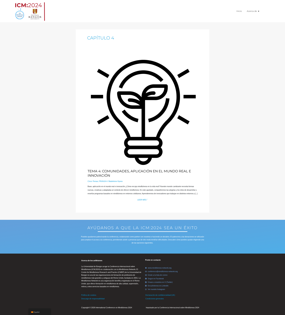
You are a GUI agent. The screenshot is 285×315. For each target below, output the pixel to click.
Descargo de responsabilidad (93, 299)
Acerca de (252, 11)
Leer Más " (142, 199)
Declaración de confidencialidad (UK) (160, 295)
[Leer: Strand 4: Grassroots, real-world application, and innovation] (142, 111)
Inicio (239, 11)
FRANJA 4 (103, 181)
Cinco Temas (93, 181)
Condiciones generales (154, 299)
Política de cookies (88, 295)
